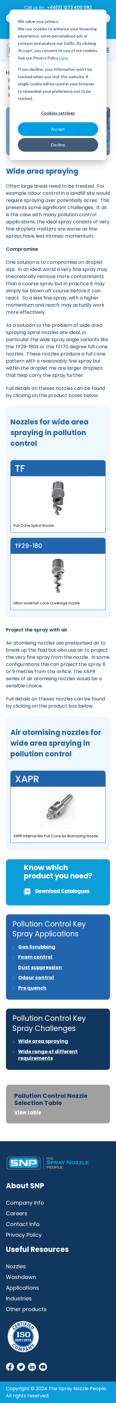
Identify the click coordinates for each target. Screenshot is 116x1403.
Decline (58, 144)
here (63, 57)
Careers (16, 1213)
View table (27, 1112)
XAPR (27, 779)
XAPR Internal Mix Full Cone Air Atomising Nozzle (55, 835)
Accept (58, 128)
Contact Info (23, 1224)
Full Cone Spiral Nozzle (33, 525)
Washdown (21, 1277)
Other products (26, 1309)
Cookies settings (58, 112)
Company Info (25, 1202)
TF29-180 (28, 546)
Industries (19, 1298)
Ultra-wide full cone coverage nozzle (46, 603)
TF (20, 468)
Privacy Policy (24, 1235)
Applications (22, 1287)
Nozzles (16, 1266)
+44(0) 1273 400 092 (69, 7)
